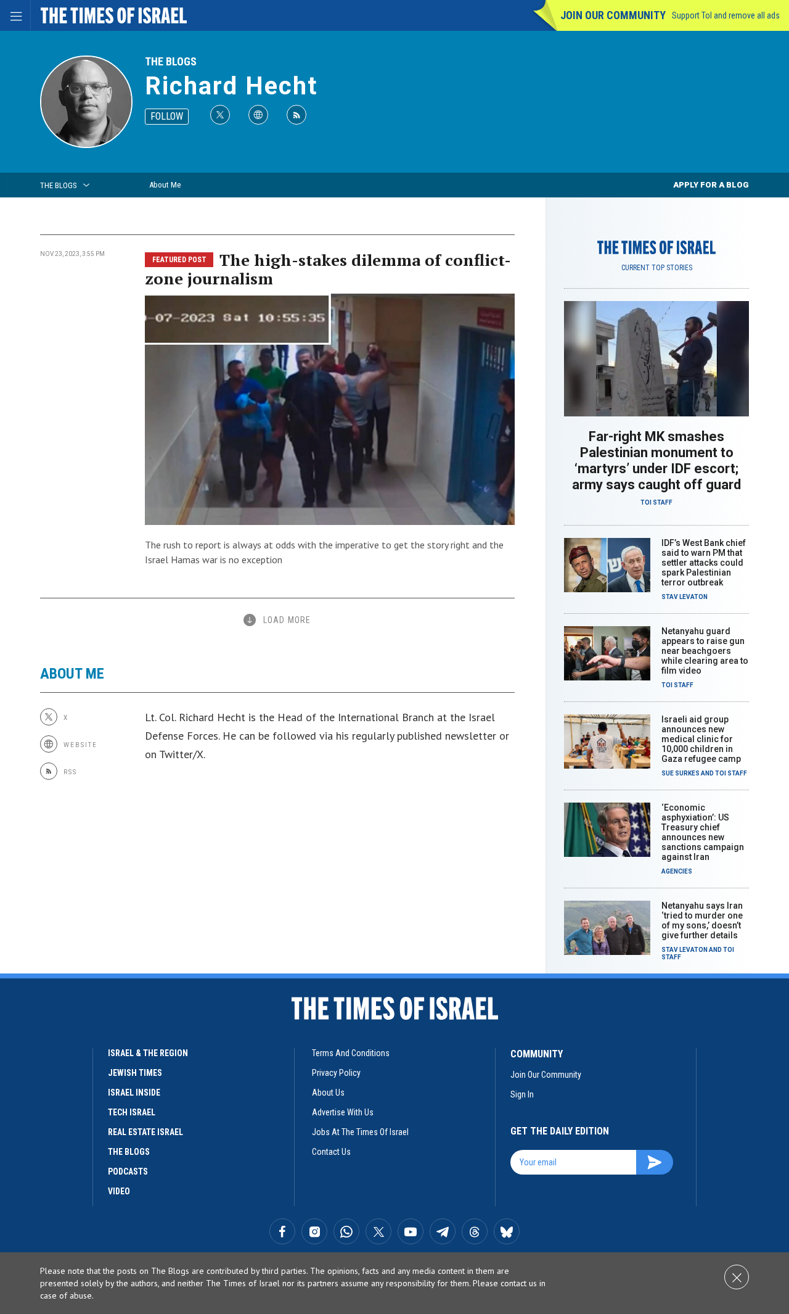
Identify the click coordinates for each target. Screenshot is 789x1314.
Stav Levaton (684, 596)
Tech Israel (131, 1112)
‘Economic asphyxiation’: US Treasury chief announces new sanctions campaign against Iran (702, 832)
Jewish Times (135, 1073)
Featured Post (179, 259)
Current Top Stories (656, 267)
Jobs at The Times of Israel (360, 1132)
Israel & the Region (148, 1053)
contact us (331, 1152)
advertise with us (343, 1112)
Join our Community (613, 15)
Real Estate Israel (145, 1132)
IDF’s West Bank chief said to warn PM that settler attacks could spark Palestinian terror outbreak (703, 562)
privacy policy (336, 1073)
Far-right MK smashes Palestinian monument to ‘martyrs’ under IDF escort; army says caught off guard (656, 460)
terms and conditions (351, 1053)
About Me (165, 184)
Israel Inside (134, 1092)
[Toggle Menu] (15, 15)
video (119, 1191)
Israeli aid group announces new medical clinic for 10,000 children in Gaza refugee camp (701, 739)
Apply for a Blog (711, 184)
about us (328, 1092)
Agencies (676, 871)
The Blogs (171, 61)
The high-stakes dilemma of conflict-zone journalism (328, 269)
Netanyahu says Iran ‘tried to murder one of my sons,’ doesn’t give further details (702, 920)
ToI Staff (656, 502)
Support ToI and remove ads (726, 15)
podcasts (128, 1171)
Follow (166, 116)
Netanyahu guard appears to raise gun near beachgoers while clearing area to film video (704, 651)
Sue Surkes (680, 773)
